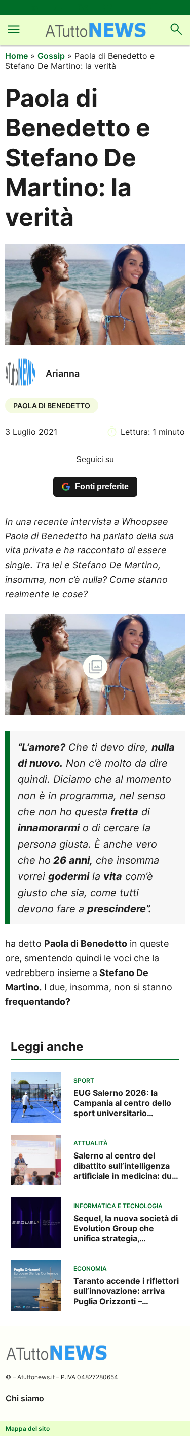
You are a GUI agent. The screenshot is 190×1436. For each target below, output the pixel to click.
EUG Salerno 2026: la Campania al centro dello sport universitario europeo (122, 1103)
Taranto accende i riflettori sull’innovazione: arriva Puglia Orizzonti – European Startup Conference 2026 (126, 1291)
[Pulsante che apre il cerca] (176, 34)
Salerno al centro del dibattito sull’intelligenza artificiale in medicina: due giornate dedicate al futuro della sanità (126, 1165)
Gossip (51, 56)
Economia (90, 1268)
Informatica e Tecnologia (118, 1206)
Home (16, 56)
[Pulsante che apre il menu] (14, 34)
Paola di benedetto (51, 405)
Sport (83, 1080)
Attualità (90, 1143)
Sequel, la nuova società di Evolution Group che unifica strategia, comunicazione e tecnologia (125, 1228)
